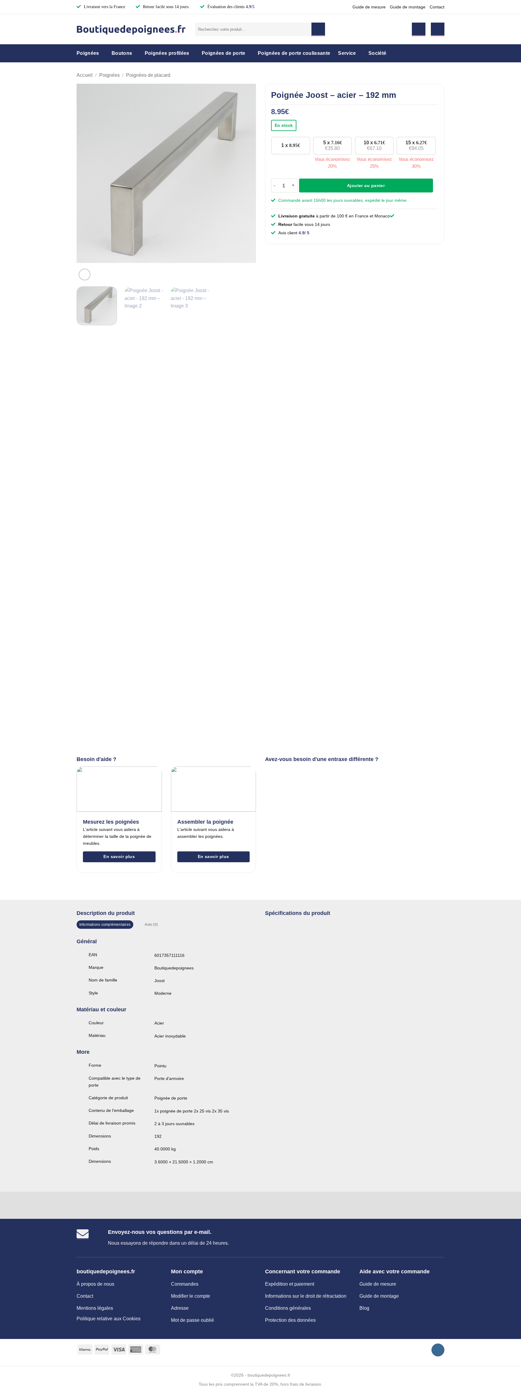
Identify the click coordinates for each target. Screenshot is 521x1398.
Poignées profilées (167, 53)
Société (377, 53)
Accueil (85, 75)
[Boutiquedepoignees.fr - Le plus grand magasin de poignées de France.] (131, 29)
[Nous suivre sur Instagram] (437, 1349)
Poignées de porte (223, 53)
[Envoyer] (318, 29)
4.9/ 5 (303, 232)
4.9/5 (250, 7)
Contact (437, 7)
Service (347, 53)
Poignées (88, 53)
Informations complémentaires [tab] (105, 924)
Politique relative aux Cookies (109, 1318)
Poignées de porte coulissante (294, 53)
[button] (418, 29)
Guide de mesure (369, 7)
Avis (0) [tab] (151, 924)
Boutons (122, 53)
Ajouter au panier (366, 185)
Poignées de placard (148, 75)
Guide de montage (407, 7)
